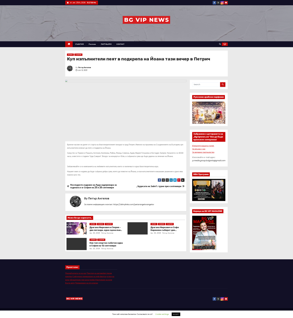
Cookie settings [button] (162, 314)
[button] (220, 44)
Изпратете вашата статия (203, 145)
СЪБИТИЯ (79, 44)
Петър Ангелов (84, 68)
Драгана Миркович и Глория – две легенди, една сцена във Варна (105, 230)
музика (70, 54)
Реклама (92, 44)
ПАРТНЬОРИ (106, 44)
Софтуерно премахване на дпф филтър (89, 276)
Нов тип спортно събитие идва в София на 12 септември (106, 244)
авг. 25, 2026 (95, 233)
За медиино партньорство (203, 152)
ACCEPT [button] (176, 314)
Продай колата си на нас (75, 273)
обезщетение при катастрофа (82, 280)
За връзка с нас (198, 149)
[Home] (69, 44)
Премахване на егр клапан (86, 283)
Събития (78, 54)
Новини (100, 224)
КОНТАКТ (121, 44)
